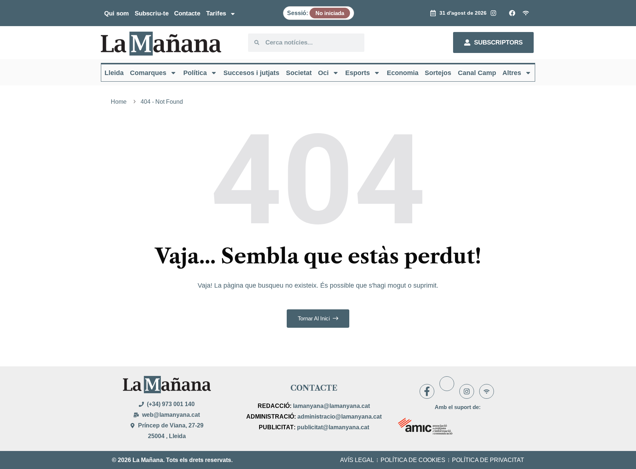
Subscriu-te (152, 13)
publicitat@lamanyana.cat (333, 427)
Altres (511, 73)
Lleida (114, 73)
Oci (323, 73)
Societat (299, 73)
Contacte (187, 13)
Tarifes (216, 13)
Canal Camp (477, 73)
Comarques (148, 73)
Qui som (116, 13)
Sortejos (438, 73)
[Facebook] (427, 391)
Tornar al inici (314, 318)
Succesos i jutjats (251, 73)
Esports (357, 73)
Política (195, 73)
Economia (402, 73)
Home (120, 102)
